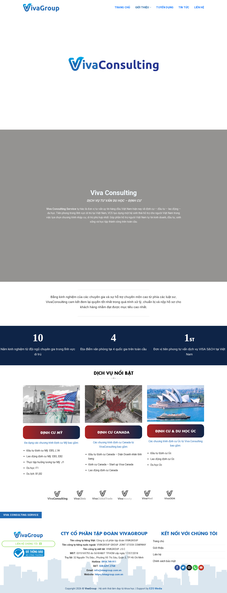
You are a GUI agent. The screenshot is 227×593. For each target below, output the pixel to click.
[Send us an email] (189, 567)
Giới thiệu (142, 7)
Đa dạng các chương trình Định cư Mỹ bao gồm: (51, 442)
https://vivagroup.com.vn (109, 574)
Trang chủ (122, 7)
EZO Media (155, 588)
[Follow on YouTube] (201, 567)
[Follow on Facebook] (177, 567)
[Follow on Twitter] (183, 567)
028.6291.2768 (107, 566)
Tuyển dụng (164, 7)
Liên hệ (199, 7)
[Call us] (195, 567)
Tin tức (183, 7)
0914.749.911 (109, 561)
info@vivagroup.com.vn (107, 570)
